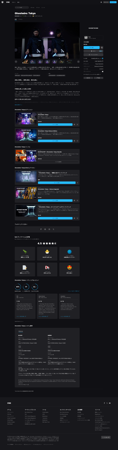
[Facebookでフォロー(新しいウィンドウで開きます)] (41, 229)
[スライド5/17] (54, 61)
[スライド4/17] (47, 61)
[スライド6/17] (62, 61)
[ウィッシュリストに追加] (77, 124)
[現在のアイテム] (25, 61)
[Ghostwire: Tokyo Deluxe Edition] (26, 135)
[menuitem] (32, 7)
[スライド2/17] (33, 61)
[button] (47, 105)
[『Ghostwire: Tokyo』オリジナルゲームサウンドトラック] (26, 211)
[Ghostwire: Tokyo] (26, 118)
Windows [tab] (21, 331)
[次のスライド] (78, 61)
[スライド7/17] (69, 61)
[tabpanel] (47, 348)
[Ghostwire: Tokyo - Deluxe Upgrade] (26, 193)
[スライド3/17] (40, 61)
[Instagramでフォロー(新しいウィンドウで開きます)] (49, 229)
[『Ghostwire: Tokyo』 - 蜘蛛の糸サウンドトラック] (26, 176)
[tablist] (47, 331)
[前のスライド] (16, 61)
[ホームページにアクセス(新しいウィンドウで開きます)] (45, 229)
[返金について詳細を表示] (102, 61)
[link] (58, 162)
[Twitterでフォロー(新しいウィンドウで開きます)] (53, 229)
